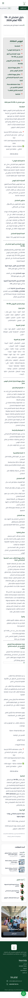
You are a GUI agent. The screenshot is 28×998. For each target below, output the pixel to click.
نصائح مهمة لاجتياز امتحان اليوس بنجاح (15, 69)
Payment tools (23, 966)
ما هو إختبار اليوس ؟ (13, 49)
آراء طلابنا (25, 973)
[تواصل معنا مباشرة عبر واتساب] (23, 993)
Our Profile (23, 970)
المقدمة (17, 46)
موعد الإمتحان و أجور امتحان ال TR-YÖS (15, 55)
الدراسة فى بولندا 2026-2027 (16, 821)
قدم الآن (14, 933)
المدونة (25, 968)
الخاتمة (17, 94)
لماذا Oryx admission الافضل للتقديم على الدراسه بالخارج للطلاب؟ (15, 87)
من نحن (25, 964)
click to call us (14, 153)
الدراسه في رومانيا (12, 654)
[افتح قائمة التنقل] (3, 3)
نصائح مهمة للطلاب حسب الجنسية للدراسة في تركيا (14, 77)
